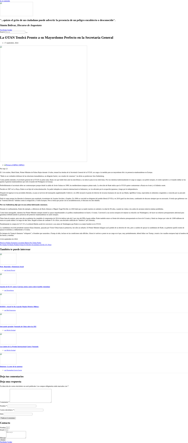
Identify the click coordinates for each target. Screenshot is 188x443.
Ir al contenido (5, 1)
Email (2, 430)
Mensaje (3, 438)
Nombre (3, 406)
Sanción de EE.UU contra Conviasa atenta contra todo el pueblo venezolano (25, 287)
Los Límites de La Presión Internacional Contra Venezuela (19, 346)
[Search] (26, 32)
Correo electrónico (7, 410)
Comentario (4, 402)
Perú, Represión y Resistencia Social (12, 267)
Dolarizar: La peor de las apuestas (11, 366)
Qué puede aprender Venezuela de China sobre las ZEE (18, 326)
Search (2, 32)
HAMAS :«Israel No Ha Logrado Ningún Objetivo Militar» (19, 306)
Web (1, 414)
